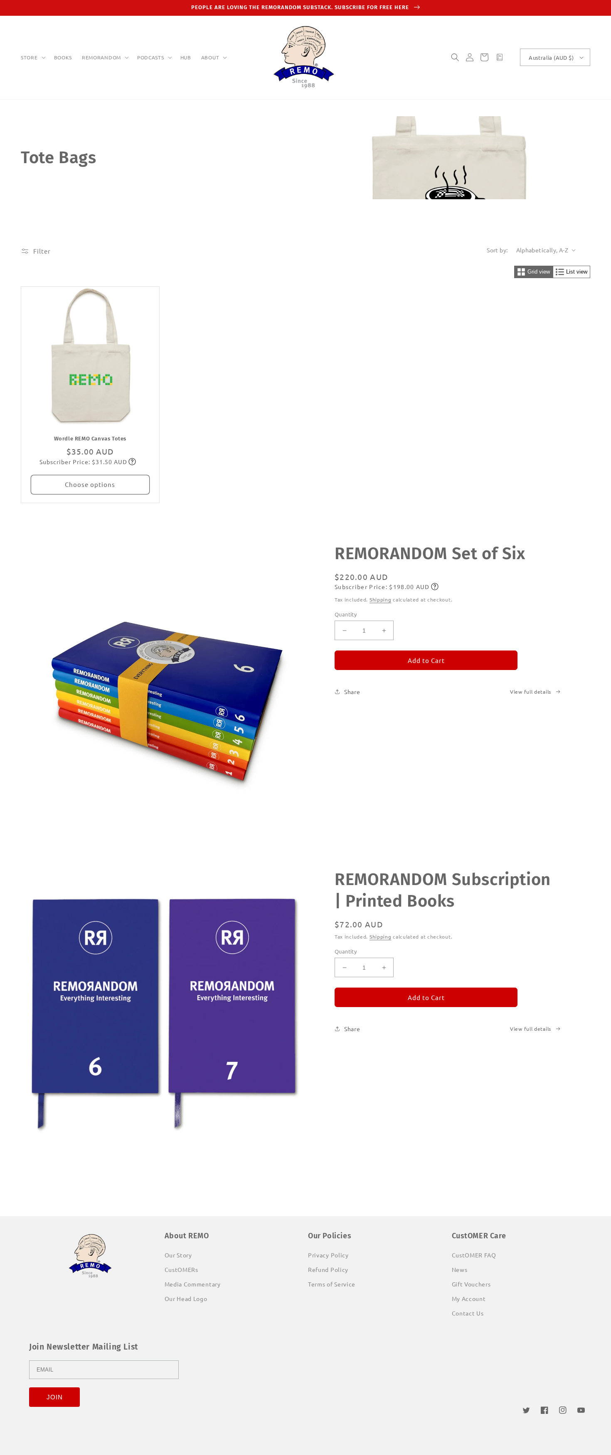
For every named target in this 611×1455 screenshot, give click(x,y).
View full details (530, 691)
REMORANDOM (101, 57)
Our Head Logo (186, 1298)
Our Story (178, 1255)
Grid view (538, 272)
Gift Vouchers (471, 1284)
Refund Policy (328, 1269)
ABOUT (210, 57)
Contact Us (468, 1313)
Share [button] (352, 691)
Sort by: (497, 250)
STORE (29, 57)
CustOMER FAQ (474, 1255)
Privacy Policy (328, 1255)
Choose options (90, 484)
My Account (469, 1298)
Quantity (346, 614)
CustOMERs (181, 1269)
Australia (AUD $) (551, 57)
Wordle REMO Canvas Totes (90, 438)
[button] (32, 57)
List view (576, 272)
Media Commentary (193, 1284)
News (460, 1269)
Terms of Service (331, 1284)
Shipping (381, 599)
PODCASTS (150, 57)
